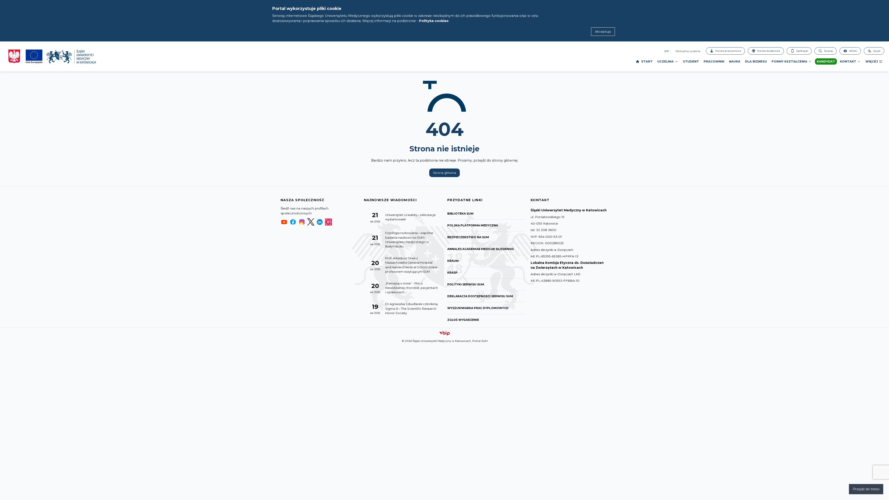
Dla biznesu (756, 61)
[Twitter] (310, 221)
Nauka (734, 61)
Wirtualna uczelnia (688, 51)
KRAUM (453, 260)
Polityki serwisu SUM (465, 284)
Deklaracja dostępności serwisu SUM (480, 296)
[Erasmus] (328, 222)
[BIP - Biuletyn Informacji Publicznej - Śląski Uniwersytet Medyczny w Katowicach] (444, 333)
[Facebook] (292, 222)
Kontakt (848, 61)
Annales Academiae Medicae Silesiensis (480, 249)
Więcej (871, 61)
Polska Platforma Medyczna (472, 225)
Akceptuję (603, 31)
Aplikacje (802, 51)
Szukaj (828, 51)
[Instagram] (301, 222)
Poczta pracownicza (728, 51)
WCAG (853, 51)
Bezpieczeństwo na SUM (468, 237)
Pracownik (714, 61)
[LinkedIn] (319, 222)
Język (876, 51)
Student (691, 61)
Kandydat (826, 61)
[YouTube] (284, 222)
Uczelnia (665, 61)
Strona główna (444, 173)
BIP (666, 51)
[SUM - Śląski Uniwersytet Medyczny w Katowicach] (71, 56)
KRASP (452, 272)
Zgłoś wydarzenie (463, 320)
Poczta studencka (768, 51)
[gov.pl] (14, 56)
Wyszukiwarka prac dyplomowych (477, 308)
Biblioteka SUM (460, 213)
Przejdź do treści (866, 489)
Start (647, 61)
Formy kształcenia (789, 61)
